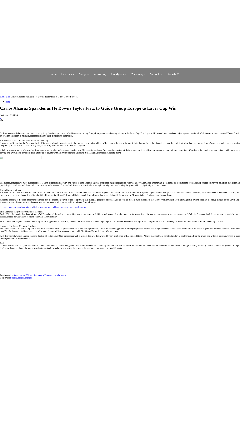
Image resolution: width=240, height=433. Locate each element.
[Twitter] (14, 124)
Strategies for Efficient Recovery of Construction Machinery (39, 275)
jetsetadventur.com (8, 207)
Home (2, 97)
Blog (8, 97)
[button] (174, 74)
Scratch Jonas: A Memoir (21, 278)
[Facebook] (4, 124)
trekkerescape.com (42, 207)
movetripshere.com (78, 207)
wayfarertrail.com (25, 207)
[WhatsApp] (34, 124)
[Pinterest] (24, 124)
